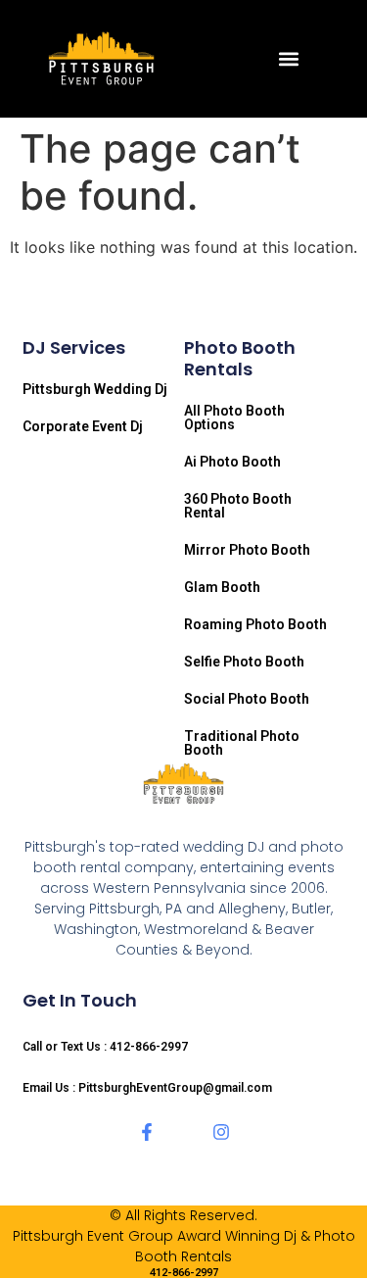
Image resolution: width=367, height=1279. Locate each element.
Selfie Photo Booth (244, 661)
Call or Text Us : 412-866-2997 (105, 1047)
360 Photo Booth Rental (238, 505)
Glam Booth (222, 587)
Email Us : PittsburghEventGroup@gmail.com (147, 1088)
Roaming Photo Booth (255, 624)
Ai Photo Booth (232, 461)
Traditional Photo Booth (241, 743)
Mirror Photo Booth (247, 550)
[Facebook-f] (147, 1132)
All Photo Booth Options (234, 417)
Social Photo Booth (246, 699)
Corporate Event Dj (83, 426)
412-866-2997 (184, 1272)
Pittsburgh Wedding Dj (95, 389)
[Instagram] (221, 1132)
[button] (288, 59)
